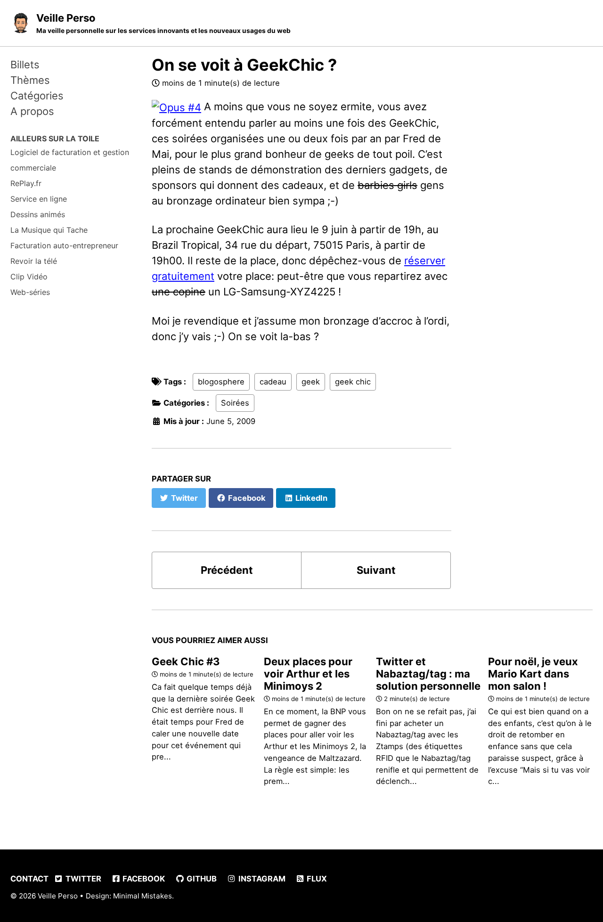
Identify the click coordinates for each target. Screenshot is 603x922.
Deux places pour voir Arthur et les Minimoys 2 (308, 673)
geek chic (353, 381)
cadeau (273, 381)
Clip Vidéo (29, 276)
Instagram (260, 878)
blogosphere (221, 381)
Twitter (82, 878)
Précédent (227, 570)
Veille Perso (163, 23)
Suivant (376, 570)
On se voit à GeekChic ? (244, 64)
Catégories (37, 96)
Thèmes (30, 80)
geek (311, 381)
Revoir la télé (33, 260)
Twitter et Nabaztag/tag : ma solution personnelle (428, 673)
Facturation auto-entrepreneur (64, 245)
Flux (316, 878)
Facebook (143, 878)
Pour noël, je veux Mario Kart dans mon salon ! (533, 673)
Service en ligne (38, 198)
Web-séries (30, 291)
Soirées (235, 403)
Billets (25, 64)
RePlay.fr (25, 183)
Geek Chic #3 (186, 661)
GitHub (201, 878)
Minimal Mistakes (142, 895)
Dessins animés (37, 214)
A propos (32, 111)
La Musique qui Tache (49, 229)
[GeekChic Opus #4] (176, 106)
